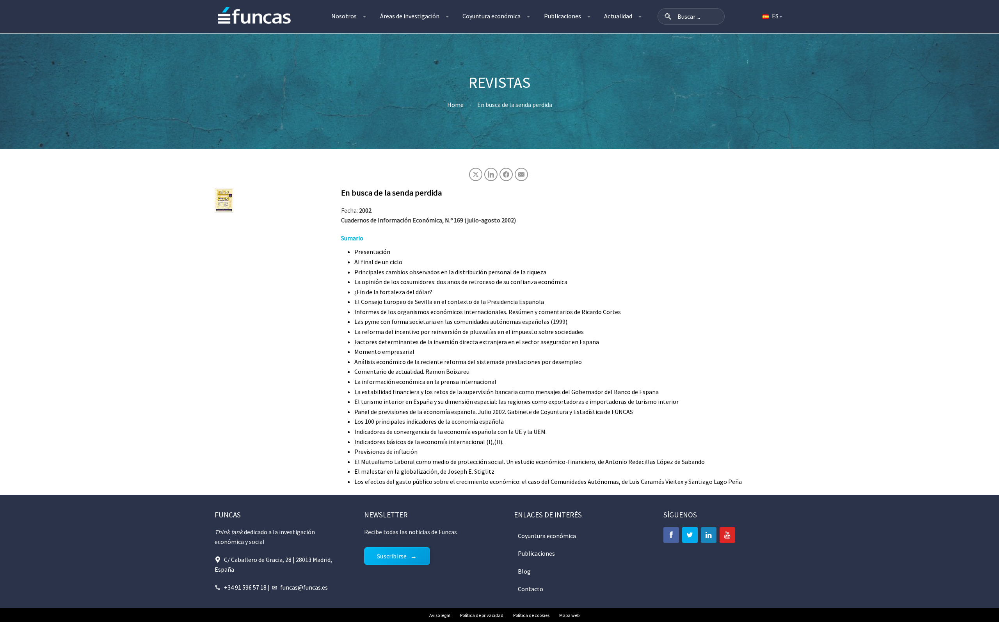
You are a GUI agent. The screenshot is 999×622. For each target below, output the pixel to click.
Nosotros (344, 16)
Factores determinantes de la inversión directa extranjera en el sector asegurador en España (476, 342)
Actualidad (618, 16)
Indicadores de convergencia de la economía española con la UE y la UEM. (450, 431)
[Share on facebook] (506, 174)
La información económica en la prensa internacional (425, 382)
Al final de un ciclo (378, 262)
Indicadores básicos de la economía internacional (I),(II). (428, 442)
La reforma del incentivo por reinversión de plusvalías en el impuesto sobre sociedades (469, 332)
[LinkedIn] (708, 535)
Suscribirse (392, 556)
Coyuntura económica (491, 16)
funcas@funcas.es (304, 587)
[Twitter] (690, 535)
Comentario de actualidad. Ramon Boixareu (411, 371)
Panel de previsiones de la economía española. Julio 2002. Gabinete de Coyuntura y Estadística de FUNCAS (493, 412)
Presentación (372, 252)
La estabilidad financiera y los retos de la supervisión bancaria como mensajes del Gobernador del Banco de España (506, 392)
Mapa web (569, 615)
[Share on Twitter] (475, 174)
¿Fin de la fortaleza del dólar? (393, 292)
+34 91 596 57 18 (245, 587)
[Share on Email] (521, 174)
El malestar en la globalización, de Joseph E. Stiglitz (424, 471)
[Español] (771, 16)
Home (455, 104)
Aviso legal (439, 615)
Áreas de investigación (409, 16)
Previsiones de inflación (386, 451)
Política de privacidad (481, 615)
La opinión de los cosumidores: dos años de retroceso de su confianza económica (460, 282)
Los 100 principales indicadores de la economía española (429, 421)
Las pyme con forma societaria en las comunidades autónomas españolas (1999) (460, 321)
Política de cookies (531, 615)
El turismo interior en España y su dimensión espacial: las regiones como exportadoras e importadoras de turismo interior (516, 401)
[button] (668, 16)
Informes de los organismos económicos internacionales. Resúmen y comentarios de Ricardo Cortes (487, 312)
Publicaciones (562, 16)
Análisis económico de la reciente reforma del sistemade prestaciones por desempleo (468, 362)
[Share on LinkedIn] (491, 174)
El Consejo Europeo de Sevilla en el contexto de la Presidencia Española (449, 302)
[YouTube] (727, 535)
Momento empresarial (384, 351)
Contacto (530, 589)
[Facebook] (671, 535)
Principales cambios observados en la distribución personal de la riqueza (450, 272)
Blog (524, 571)
